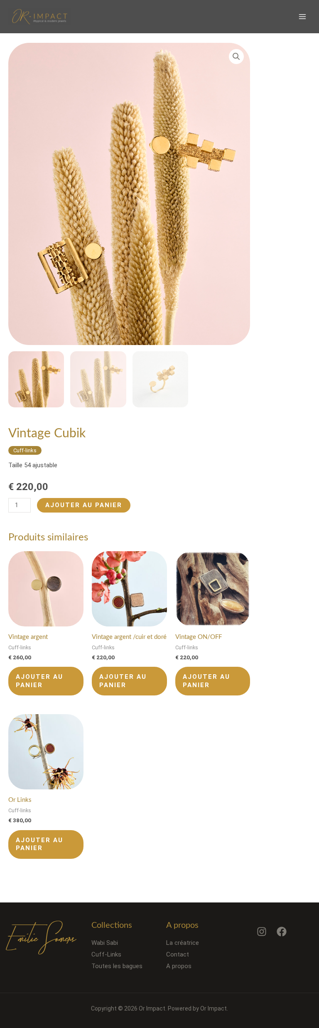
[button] (236, 56)
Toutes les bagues (116, 966)
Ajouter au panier (83, 505)
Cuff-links (25, 450)
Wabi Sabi (104, 943)
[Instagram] (262, 932)
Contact (177, 954)
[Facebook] (282, 932)
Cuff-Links (106, 954)
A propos (178, 966)
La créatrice (182, 943)
